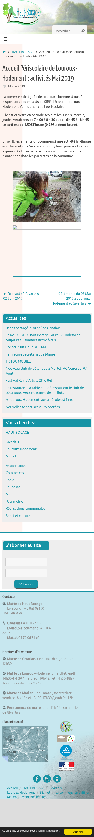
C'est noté (78, 831)
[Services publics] (66, 770)
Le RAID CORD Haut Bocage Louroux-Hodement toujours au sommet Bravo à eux (43, 337)
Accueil (12, 788)
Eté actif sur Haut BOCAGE (26, 347)
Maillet (11, 456)
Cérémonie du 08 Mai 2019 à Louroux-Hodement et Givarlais (71, 299)
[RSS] (47, 779)
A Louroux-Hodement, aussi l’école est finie (39, 399)
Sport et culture (18, 516)
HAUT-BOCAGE (23, 52)
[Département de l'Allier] (66, 741)
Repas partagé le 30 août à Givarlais (33, 328)
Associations (16, 465)
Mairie (11, 494)
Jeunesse (13, 487)
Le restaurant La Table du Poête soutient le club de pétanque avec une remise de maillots (45, 390)
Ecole (10, 480)
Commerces (15, 473)
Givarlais (12, 442)
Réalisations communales (25, 508)
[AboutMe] (57, 779)
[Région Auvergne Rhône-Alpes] (66, 759)
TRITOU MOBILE (18, 361)
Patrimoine (14, 501)
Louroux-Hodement (21, 449)
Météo (12, 797)
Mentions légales (34, 797)
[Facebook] (37, 779)
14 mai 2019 (16, 86)
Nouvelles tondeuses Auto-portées (33, 407)
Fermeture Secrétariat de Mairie (30, 354)
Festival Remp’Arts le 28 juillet (29, 380)
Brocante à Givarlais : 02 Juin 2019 (21, 296)
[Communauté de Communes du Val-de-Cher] (66, 732)
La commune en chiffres (72, 793)
